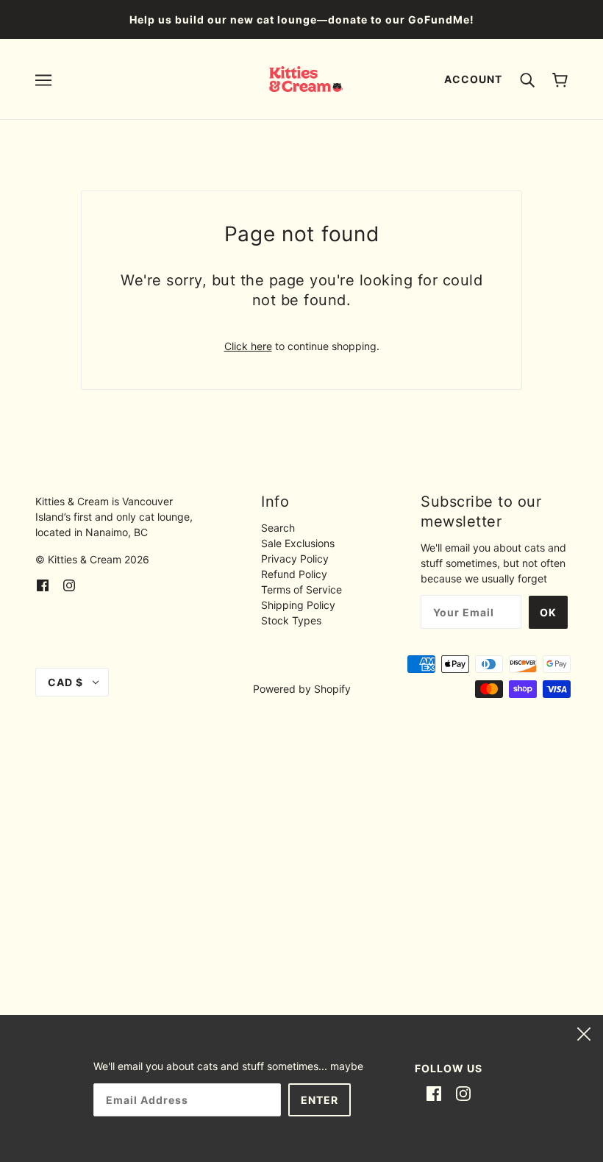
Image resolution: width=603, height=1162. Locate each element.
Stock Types (291, 620)
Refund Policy (294, 574)
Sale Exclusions (298, 543)
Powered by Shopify (302, 688)
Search (278, 527)
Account (473, 79)
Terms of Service (301, 589)
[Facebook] (434, 1093)
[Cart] (560, 79)
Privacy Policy (295, 558)
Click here (248, 346)
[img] (42, 583)
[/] (306, 77)
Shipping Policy (298, 605)
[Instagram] (463, 1093)
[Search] (527, 79)
